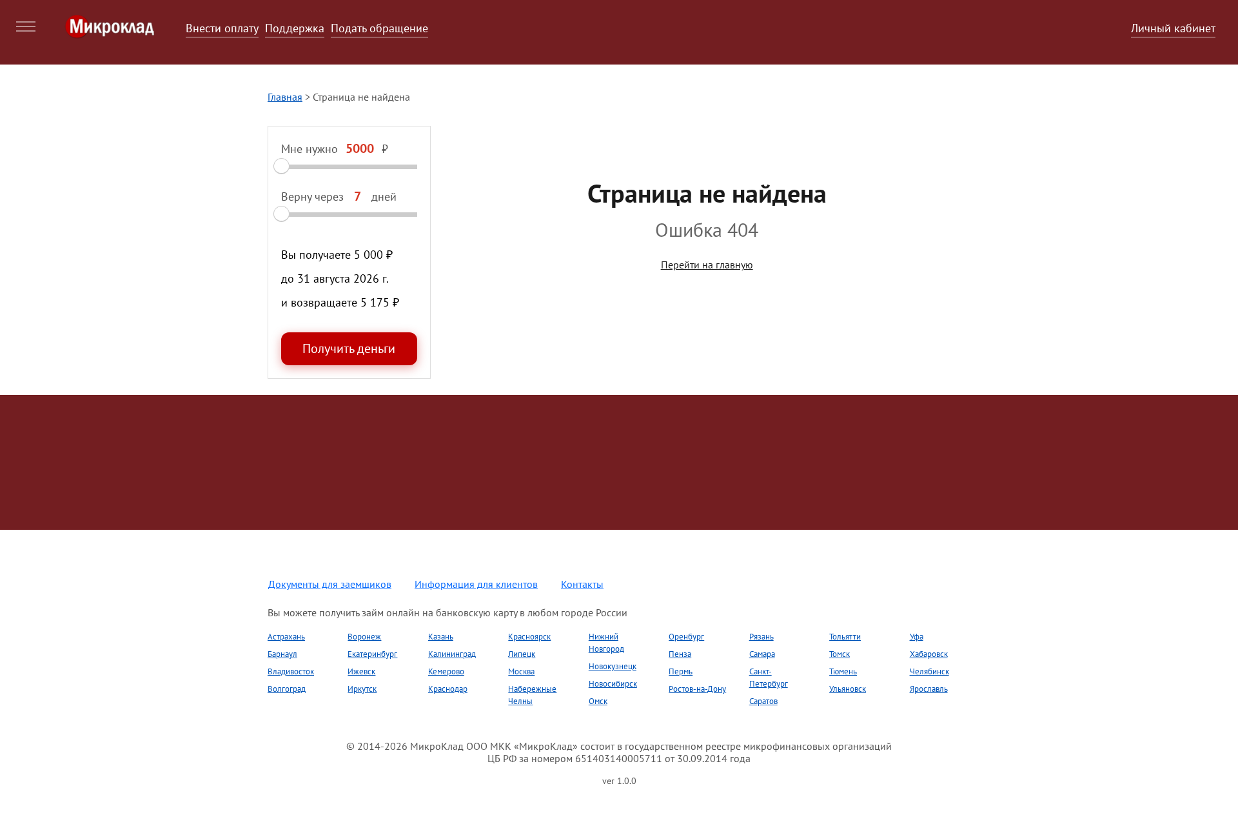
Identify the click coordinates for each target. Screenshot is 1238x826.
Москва (521, 671)
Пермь (681, 671)
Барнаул (282, 654)
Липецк (521, 654)
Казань (440, 636)
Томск (839, 654)
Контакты (582, 584)
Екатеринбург (372, 654)
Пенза (680, 654)
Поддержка (294, 28)
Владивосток (291, 671)
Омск (598, 701)
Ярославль (929, 688)
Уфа (916, 636)
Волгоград (287, 688)
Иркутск (362, 688)
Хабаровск (929, 654)
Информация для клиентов (476, 584)
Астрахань (286, 636)
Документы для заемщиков (329, 584)
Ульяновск (847, 688)
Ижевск (361, 671)
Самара (762, 654)
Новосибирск (613, 683)
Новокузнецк (612, 666)
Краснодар (447, 688)
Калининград (452, 654)
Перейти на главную (707, 264)
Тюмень (843, 671)
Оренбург (686, 636)
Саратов (763, 701)
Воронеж (364, 636)
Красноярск (529, 636)
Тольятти (845, 636)
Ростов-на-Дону (697, 688)
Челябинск (929, 671)
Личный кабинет (1173, 28)
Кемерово (446, 671)
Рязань (761, 636)
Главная (285, 96)
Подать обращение (379, 28)
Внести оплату (222, 28)
